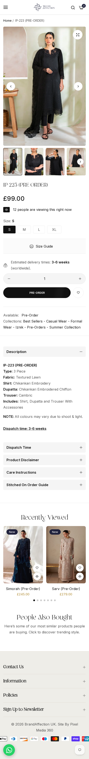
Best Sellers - (34, 321)
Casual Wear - (58, 321)
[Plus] (80, 278)
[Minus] (9, 278)
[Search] (73, 7)
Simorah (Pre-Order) (23, 589)
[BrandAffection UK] (44, 7)
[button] (78, 86)
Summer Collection (65, 327)
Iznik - (21, 327)
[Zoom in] (78, 35)
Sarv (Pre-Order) (66, 589)
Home (7, 20)
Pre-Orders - (37, 327)
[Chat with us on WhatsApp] (9, 750)
